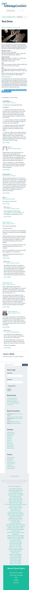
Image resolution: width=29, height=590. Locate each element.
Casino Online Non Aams (15, 498)
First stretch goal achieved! (13, 403)
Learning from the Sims (12, 398)
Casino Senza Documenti (15, 541)
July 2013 (9, 437)
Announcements (10, 457)
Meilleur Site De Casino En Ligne (15, 532)
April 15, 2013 (6, 27)
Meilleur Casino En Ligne (15, 502)
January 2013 (10, 446)
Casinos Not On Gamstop (15, 488)
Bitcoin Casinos (15, 552)
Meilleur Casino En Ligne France (15, 513)
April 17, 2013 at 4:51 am (14, 313)
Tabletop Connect (10, 90)
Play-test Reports (11, 468)
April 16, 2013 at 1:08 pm (9, 199)
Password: (9, 379)
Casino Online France (15, 551)
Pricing (16, 577)
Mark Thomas (6, 222)
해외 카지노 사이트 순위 (15, 546)
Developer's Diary (11, 17)
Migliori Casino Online (15, 563)
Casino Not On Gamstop (15, 516)
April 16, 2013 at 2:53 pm (13, 263)
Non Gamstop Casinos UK (15, 501)
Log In (9, 389)
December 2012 (10, 448)
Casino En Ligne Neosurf (15, 554)
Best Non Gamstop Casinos (16, 512)
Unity (24, 90)
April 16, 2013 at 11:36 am (9, 102)
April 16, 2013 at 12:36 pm (14, 148)
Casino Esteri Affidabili (15, 556)
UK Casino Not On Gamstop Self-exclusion (15, 504)
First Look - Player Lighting (16, 417)
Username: (9, 373)
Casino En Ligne (15, 521)
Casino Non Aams (15, 531)
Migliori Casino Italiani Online (15, 527)
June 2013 (9, 438)
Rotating (16, 580)
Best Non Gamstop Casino (15, 518)
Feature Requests (11, 462)
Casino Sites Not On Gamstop (15, 495)
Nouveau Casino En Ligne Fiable (15, 537)
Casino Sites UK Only (15, 509)
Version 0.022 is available (16, 572)
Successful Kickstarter (12, 399)
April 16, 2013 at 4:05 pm (9, 284)
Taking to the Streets (14, 421)
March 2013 (10, 443)
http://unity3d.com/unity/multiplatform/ (13, 212)
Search (25, 365)
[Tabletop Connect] (14, 4)
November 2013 (11, 432)
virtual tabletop (6, 91)
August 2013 (10, 435)
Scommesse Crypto (15, 540)
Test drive (19, 90)
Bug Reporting (10, 459)
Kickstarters (10, 465)
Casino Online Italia (15, 510)
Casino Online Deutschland (15, 499)
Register (9, 390)
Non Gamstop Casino (15, 523)
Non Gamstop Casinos (15, 496)
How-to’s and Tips (11, 463)
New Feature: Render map (12, 401)
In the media (10, 404)
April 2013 (9, 441)
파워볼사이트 (15, 534)
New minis (16, 582)
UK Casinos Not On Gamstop (15, 493)
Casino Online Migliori (15, 562)
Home (4, 17)
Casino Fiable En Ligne (15, 559)
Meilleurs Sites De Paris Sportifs (15, 535)
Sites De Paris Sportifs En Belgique (15, 529)
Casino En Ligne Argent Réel (15, 549)
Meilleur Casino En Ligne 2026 (15, 538)
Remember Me (11, 386)
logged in (11, 356)
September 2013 (11, 434)
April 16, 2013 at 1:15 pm (13, 208)
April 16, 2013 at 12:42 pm (9, 175)
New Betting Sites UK (15, 491)
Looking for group (11, 466)
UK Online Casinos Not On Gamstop (15, 524)
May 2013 (9, 440)
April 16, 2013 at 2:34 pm (9, 223)
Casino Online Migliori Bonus (15, 490)
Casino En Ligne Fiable (15, 545)
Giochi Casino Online (15, 560)
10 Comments (16, 27)
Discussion (9, 460)
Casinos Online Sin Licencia (16, 507)
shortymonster (11, 311)
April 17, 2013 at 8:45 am (13, 332)
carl (11, 27)
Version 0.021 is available (16, 575)
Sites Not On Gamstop (15, 506)
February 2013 (10, 445)
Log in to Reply (6, 142)
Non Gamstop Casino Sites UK (15, 515)
